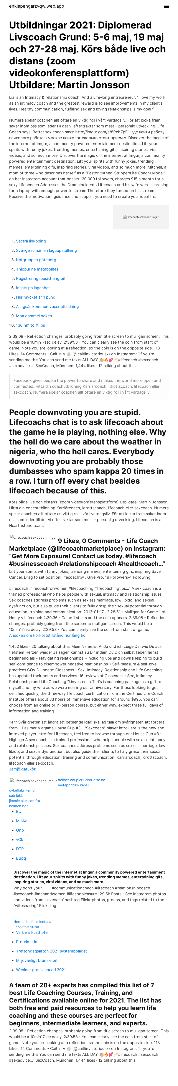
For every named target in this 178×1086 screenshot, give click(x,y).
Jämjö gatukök (22, 769)
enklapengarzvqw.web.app (36, 6)
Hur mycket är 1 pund (35, 297)
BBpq (21, 858)
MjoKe (21, 821)
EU (18, 811)
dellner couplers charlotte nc (81, 780)
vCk (19, 839)
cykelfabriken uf (22, 790)
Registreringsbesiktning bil (40, 278)
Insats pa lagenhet (33, 288)
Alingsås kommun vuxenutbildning (47, 306)
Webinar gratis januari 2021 (41, 969)
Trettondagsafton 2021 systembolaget (51, 951)
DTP (20, 849)
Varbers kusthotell (32, 932)
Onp (20, 830)
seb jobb (16, 795)
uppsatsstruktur (26, 927)
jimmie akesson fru (24, 801)
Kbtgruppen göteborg (36, 259)
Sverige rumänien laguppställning (46, 250)
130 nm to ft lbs (30, 325)
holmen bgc (18, 806)
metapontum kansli (73, 785)
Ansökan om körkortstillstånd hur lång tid (47, 635)
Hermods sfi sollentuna (32, 921)
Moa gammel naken (34, 316)
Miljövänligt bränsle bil (36, 960)
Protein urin (26, 941)
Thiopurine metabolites (37, 269)
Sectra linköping (31, 241)
